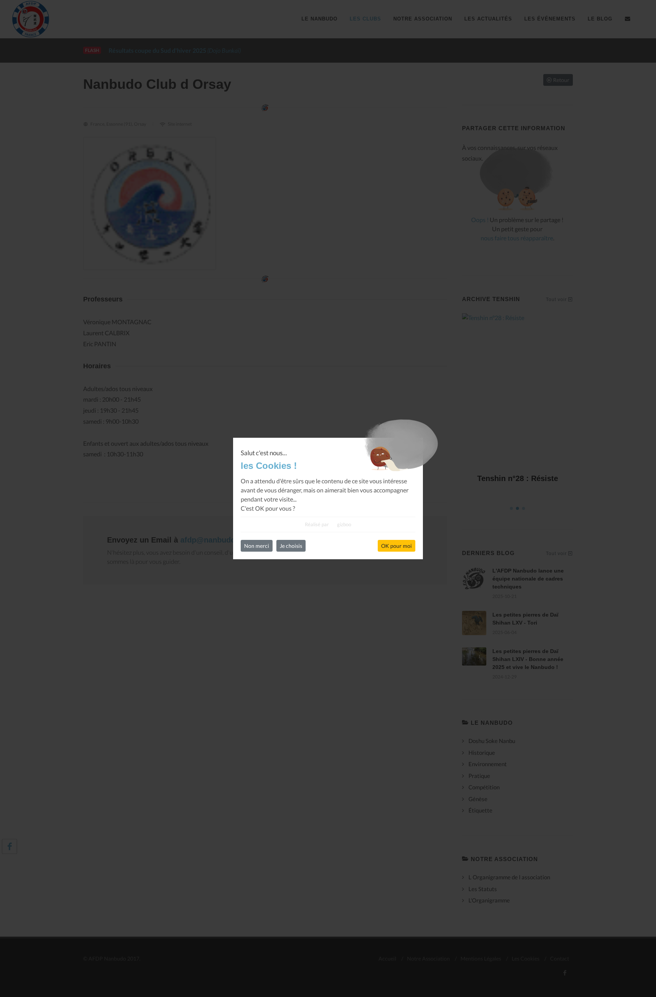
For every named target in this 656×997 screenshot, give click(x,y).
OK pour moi (396, 546)
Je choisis (291, 546)
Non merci (256, 546)
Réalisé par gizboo (328, 524)
